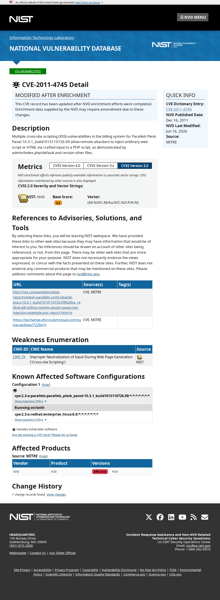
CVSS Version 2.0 (134, 165)
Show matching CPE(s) (29, 401)
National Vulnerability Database (65, 48)
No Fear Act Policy (153, 570)
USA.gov (175, 574)
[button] (192, 17)
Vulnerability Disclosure (119, 570)
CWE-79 (19, 357)
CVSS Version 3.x (100, 165)
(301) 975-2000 (21, 545)
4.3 (58, 203)
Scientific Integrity (59, 574)
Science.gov (157, 574)
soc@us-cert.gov (198, 545)
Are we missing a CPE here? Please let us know (44, 435)
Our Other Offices (62, 553)
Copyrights (90, 570)
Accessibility (42, 570)
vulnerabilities (28, 71)
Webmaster (17, 553)
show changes (56, 494)
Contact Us (38, 553)
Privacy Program (67, 570)
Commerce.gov (134, 574)
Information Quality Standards (97, 574)
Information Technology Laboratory (41, 37)
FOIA (173, 570)
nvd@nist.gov (88, 273)
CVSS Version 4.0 (66, 165)
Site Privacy (22, 570)
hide (46, 385)
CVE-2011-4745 (179, 109)
